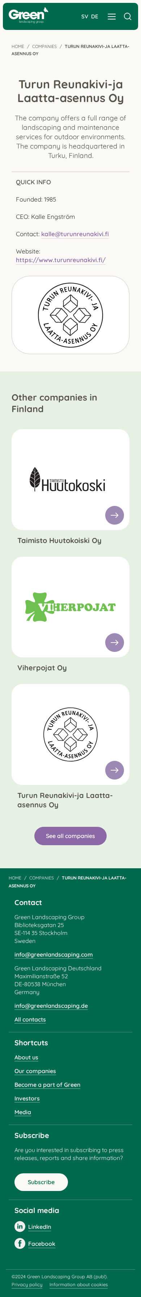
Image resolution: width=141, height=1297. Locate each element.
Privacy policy (27, 1284)
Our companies (35, 1071)
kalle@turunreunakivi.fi (75, 234)
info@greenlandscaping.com (53, 954)
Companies (44, 46)
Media (22, 1112)
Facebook (41, 1243)
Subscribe (41, 1182)
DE (94, 16)
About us (26, 1057)
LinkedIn (39, 1226)
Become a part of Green (47, 1084)
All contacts (30, 1019)
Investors (27, 1098)
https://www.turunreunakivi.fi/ (61, 260)
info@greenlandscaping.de (51, 1005)
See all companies (70, 835)
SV (84, 16)
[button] (111, 16)
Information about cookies (79, 1284)
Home (18, 46)
